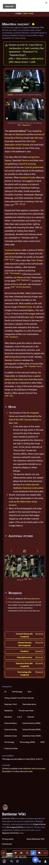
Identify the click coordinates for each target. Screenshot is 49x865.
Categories (6, 686)
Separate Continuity (10, 833)
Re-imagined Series (15, 827)
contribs (34, 48)
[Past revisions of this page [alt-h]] (27, 853)
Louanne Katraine (13, 250)
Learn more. (28, 13)
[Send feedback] (35, 860)
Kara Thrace (36, 260)
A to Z (19, 717)
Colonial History (10, 723)
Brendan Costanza (13, 360)
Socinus (25, 160)
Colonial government (33, 167)
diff (10, 58)
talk (27, 48)
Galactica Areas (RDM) (31, 736)
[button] (11, 551)
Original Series (39, 824)
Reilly (40, 250)
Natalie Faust (26, 307)
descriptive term (33, 599)
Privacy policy (7, 839)
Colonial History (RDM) (31, 723)
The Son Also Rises (23, 287)
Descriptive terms (24, 657)
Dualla (10, 95)
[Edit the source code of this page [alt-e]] (33, 853)
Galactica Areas (10, 736)
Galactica (19, 134)
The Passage (14, 273)
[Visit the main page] (4, 861)
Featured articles (11, 748)
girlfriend (9, 253)
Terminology (9, 742)
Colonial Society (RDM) (31, 729)
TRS (19, 125)
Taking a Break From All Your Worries (19, 698)
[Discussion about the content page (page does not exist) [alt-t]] (39, 853)
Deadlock (13, 337)
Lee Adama (18, 277)
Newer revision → (23, 62)
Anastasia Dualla (27, 177)
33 (20, 204)
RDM (42, 742)
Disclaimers (7, 844)
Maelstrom (26, 125)
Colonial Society (10, 729)
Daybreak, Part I (35, 366)
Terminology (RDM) (27, 742)
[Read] (21, 853)
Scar (11, 260)
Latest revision (37, 58)
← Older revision (21, 58)
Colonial (30, 717)
